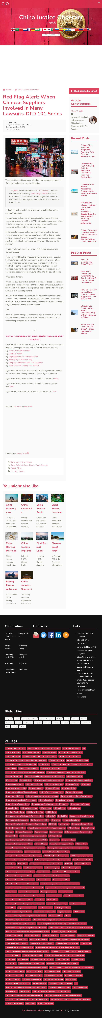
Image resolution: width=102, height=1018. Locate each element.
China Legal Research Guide (16, 788)
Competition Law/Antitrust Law (17, 820)
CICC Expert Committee (35, 812)
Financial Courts (41, 844)
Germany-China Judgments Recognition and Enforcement (68, 848)
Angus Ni (22, 663)
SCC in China (10, 960)
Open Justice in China (32, 936)
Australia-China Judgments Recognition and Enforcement (26, 760)
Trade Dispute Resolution (19, 350)
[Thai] (81, 30)
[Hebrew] (69, 30)
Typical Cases (24, 992)
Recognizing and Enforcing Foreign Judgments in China (71, 952)
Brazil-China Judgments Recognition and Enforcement (25, 772)
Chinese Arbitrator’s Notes (80, 804)
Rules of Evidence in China (33, 956)
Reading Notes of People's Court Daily (19, 948)
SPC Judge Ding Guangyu (15, 972)
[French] (29, 30)
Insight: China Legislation (33, 868)
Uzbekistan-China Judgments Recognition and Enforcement (27, 1000)
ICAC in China (22, 864)
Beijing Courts (44, 764)
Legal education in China (27, 908)
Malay (23, 727)
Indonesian (75, 723)
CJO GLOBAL (44, 190)
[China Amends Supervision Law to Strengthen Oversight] (27, 575)
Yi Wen (80, 693)
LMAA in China (79, 912)
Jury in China (40, 900)
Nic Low (17, 406)
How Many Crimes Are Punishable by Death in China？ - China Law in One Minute (88, 277)
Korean (18, 723)
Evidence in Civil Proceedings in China (19, 844)
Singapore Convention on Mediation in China (62, 964)
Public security (86, 944)
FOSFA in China (81, 844)
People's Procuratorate (86, 936)
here (56, 378)
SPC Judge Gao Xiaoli (34, 972)
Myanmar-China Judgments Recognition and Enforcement (26, 928)
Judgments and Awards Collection (23, 356)
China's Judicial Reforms (14, 796)
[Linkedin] (58, 635)
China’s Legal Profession (64, 800)
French (67, 719)
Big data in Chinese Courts (28, 768)
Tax (76, 984)
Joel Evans (23, 669)
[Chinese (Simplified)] (21, 30)
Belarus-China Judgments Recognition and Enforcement (72, 764)
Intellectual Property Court (71, 868)
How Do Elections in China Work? (87, 262)
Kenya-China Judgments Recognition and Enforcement (25, 904)
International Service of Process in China (20, 880)
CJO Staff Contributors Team (10, 636)
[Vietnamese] (77, 30)
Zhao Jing (9, 663)
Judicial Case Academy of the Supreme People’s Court (25, 896)
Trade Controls (11, 992)
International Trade (43, 880)
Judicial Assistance (65, 892)
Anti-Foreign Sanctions (31, 752)
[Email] (36, 635)
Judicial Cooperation (54, 896)
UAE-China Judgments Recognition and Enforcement (51, 992)
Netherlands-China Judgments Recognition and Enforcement (71, 928)
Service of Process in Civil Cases (42, 960)
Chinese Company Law (29, 808)
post (15, 190)
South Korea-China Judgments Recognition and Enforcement (71, 968)
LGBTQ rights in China (62, 908)
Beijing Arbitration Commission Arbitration (21, 764)
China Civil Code (25, 780)
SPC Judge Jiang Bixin (52, 972)
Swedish (56, 723)
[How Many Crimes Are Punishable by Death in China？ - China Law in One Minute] (74, 278)
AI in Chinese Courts (13, 752)
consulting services (39, 193)
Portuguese (28, 723)
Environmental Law (68, 840)
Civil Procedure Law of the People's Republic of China (24, 816)
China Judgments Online (14, 784)
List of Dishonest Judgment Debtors (18, 912)
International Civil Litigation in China (18, 876)
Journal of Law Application (28, 892)
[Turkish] (85, 30)
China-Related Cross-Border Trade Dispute (29, 465)
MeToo (68, 916)
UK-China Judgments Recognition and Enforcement (24, 996)
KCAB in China (52, 900)
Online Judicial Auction (14, 936)
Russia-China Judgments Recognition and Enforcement (64, 956)
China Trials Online (68, 788)
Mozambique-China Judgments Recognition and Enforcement (55, 920)
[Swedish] (65, 30)
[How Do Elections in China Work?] (74, 263)
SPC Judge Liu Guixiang (71, 972)
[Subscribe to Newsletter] (66, 635)
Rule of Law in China (13, 956)
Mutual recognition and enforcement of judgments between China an (62, 924)
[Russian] (57, 30)
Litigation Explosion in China (45, 912)
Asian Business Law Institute (70, 756)
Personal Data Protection (38, 940)
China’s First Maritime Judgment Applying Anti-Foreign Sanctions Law (88, 151)
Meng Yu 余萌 (20, 127)
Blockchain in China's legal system (53, 768)
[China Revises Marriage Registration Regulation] (11, 536)
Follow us (40, 626)
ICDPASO (68, 864)
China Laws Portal (72, 784)
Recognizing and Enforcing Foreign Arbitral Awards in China (27, 952)
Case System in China (74, 776)
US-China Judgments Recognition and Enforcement (63, 996)
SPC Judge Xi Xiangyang (73, 976)
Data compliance (41, 832)
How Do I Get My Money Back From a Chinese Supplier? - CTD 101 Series (89, 294)
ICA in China (10, 864)
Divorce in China (11, 836)
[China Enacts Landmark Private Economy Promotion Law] (57, 498)
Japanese (9, 723)
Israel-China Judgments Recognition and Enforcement (60, 884)
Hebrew (65, 723)
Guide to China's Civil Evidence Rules (56, 852)
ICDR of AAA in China (82, 864)
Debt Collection (15, 353)
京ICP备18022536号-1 (32, 1010)
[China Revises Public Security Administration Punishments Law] (42, 498)
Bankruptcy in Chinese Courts (77, 760)
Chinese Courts (46, 808)
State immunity (71, 980)
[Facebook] (51, 635)
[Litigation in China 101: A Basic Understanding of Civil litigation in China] (74, 312)
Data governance (56, 832)
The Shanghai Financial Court (59, 988)
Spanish (47, 723)
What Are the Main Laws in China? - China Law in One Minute (87, 329)
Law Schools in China (77, 904)
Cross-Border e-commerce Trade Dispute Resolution (46, 828)
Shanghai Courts (77, 960)
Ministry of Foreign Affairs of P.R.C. (18, 920)
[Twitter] (44, 635)
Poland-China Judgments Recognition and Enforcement (69, 940)
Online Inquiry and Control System (64, 932)
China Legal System (35, 788)
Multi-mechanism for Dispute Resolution (20, 924)
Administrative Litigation (71, 748)
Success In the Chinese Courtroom (18, 984)
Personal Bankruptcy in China (16, 940)
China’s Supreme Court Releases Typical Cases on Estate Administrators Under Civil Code (89, 236)
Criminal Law (63, 824)
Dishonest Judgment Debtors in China (78, 832)
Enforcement (54, 840)
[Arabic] (17, 30)
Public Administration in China (16, 944)
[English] (13, 30)
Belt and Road (11, 768)
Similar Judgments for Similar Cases (31, 964)
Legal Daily (82, 686)
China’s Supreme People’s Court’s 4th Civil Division (49, 804)
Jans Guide (81, 696)
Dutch (59, 719)
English (8, 719)
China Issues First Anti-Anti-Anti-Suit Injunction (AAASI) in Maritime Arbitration (88, 170)
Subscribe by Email (86, 91)
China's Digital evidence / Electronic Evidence (21, 792)
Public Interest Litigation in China (42, 944)
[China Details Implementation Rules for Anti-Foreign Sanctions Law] (27, 536)
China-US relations (45, 800)
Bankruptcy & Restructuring (20, 359)
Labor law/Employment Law (57, 904)
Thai (7, 727)
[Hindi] (37, 30)
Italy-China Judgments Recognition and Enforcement (24, 888)
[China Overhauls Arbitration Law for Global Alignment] (27, 498)
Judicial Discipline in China (74, 896)
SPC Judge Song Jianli (33, 976)
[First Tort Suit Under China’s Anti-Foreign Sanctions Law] (42, 536)
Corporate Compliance (71, 820)
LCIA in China (10, 908)
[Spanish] (61, 30)
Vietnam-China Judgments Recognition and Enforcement (70, 1000)
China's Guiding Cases (74, 792)
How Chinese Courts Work (82, 860)
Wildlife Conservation (45, 1004)
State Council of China (86, 657)
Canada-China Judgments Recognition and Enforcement (44, 776)
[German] (33, 30)
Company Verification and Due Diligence (25, 362)
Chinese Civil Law (12, 808)
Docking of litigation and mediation (33, 836)
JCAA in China (11, 892)
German (75, 719)
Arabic (17, 719)
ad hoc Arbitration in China (15, 748)
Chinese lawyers (74, 808)
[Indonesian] (73, 30)
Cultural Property (88, 828)
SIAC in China (10, 964)
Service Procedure (62, 960)
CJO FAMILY (82, 643)
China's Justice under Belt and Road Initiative (42, 796)
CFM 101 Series (11, 780)
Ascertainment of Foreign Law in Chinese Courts (39, 756)
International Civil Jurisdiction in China (66, 872)
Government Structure (32, 852)
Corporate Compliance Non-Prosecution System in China (26, 824)
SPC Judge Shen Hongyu (14, 976)
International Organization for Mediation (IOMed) (51, 876)
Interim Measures (43, 872)
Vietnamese (86, 723)
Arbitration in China (13, 756)
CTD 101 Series (17, 471)
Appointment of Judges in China (70, 752)
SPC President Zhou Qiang (53, 980)
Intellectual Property (52, 868)
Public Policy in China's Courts (67, 944)
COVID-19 (52, 824)
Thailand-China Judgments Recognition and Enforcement (26, 988)
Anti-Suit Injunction (49, 752)
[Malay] (89, 30)
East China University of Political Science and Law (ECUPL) (26, 840)
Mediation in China (55, 916)
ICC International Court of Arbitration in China (46, 864)
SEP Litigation (23, 960)
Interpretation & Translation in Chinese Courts (22, 884)
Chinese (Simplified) (29, 719)
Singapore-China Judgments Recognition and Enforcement (26, 968)
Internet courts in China (61, 880)
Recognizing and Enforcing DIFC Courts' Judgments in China (57, 948)
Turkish (14, 727)
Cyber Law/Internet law (23, 832)
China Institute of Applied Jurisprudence (48, 780)
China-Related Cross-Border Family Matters (76, 796)
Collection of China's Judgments (81, 816)
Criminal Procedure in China (15, 828)
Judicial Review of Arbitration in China (19, 900)
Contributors (14, 626)
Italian (83, 719)
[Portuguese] (53, 30)
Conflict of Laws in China (39, 820)
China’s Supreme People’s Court (17, 804)
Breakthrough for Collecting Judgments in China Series (66, 772)
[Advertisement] (51, 68)
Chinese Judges (59, 808)
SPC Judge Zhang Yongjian (32, 980)
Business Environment (14, 776)
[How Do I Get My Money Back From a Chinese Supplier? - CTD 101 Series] (74, 295)
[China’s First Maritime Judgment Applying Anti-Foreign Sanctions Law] (74, 152)
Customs (9, 832)
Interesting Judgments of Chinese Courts (20, 872)
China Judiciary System (34, 784)
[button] (99, 3)
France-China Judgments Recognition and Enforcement (25, 848)
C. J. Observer (15, 129)
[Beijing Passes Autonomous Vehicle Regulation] (11, 575)
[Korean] (49, 30)
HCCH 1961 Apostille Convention (56, 856)
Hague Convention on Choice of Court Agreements (23, 856)
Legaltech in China (45, 908)
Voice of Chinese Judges (14, 1004)
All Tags (11, 741)
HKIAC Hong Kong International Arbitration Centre (52, 860)
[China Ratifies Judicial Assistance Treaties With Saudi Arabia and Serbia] (74, 191)
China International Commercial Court (79, 780)
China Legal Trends (52, 788)
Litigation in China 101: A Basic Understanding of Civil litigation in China (88, 312)
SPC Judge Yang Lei (12, 980)
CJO (5, 4)
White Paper (30, 1004)
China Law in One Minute (22, 125)
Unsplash (28, 406)
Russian (38, 723)
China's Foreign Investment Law (51, 792)
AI (84, 748)
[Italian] (41, 30)
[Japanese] (45, 30)
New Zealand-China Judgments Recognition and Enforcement (27, 932)
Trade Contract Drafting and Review (23, 365)
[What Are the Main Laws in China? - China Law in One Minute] (74, 330)
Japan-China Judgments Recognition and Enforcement (65, 888)
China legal (86, 784)
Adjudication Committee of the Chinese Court (44, 748)
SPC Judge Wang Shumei (53, 976)
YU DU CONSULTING (86, 647)
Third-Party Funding (80, 988)
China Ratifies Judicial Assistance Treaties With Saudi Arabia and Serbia (89, 190)
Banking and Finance (57, 760)
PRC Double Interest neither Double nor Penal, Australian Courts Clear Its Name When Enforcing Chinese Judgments (88, 212)
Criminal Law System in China (82, 824)
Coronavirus (56, 820)
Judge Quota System (48, 892)
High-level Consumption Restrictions (19, 860)
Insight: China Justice (13, 868)
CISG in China (51, 812)
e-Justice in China (55, 836)
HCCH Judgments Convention (81, 856)
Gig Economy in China (14, 852)
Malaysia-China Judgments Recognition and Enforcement (26, 916)
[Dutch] (25, 30)
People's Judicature (67, 936)
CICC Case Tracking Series (15, 812)
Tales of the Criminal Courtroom (60, 984)
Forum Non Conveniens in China (61, 844)
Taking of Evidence (39, 984)
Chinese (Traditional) (47, 719)
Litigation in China (64, 912)
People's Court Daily (86, 690)
